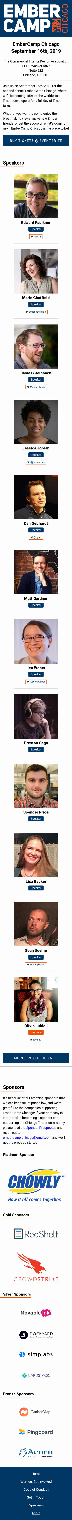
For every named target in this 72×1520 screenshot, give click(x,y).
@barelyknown (37, 964)
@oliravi (37, 1039)
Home (36, 1474)
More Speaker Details (36, 1058)
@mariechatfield (37, 311)
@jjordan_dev (37, 462)
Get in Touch (36, 1497)
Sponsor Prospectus (41, 1128)
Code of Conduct (36, 1489)
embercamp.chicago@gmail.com (27, 1137)
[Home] (36, 18)
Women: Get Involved (36, 1482)
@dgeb (37, 537)
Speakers (36, 1505)
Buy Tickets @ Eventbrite (36, 141)
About (36, 1513)
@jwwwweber (37, 681)
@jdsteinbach (37, 387)
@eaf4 (37, 236)
